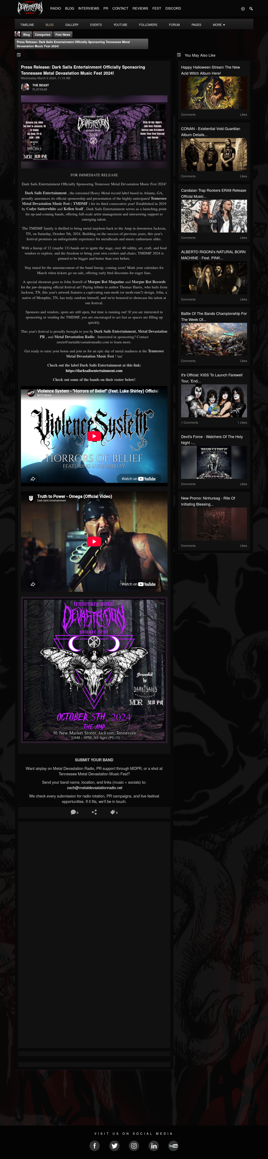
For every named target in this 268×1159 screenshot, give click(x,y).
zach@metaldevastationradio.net (94, 787)
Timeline (27, 25)
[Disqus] (94, 880)
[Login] (243, 8)
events (96, 25)
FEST (156, 8)
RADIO (55, 8)
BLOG (69, 8)
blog (50, 25)
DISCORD (173, 8)
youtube (120, 25)
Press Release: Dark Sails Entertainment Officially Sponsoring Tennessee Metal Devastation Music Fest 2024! (73, 44)
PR (105, 8)
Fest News (62, 34)
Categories (42, 34)
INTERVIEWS (88, 8)
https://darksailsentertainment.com (94, 370)
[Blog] (19, 54)
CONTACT (120, 8)
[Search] (251, 8)
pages (196, 25)
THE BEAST (40, 85)
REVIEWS (140, 8)
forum (174, 25)
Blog (26, 34)
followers (148, 25)
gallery (72, 25)
